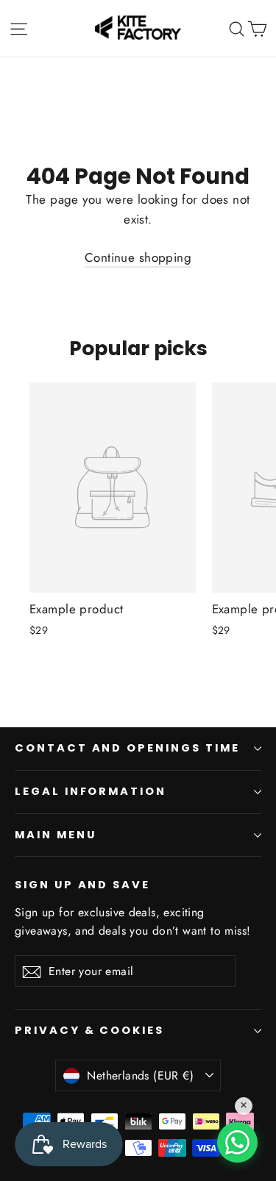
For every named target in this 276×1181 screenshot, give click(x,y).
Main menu (55, 834)
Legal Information (90, 791)
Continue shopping (138, 257)
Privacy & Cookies (89, 1030)
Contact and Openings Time (127, 748)
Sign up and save (82, 884)
